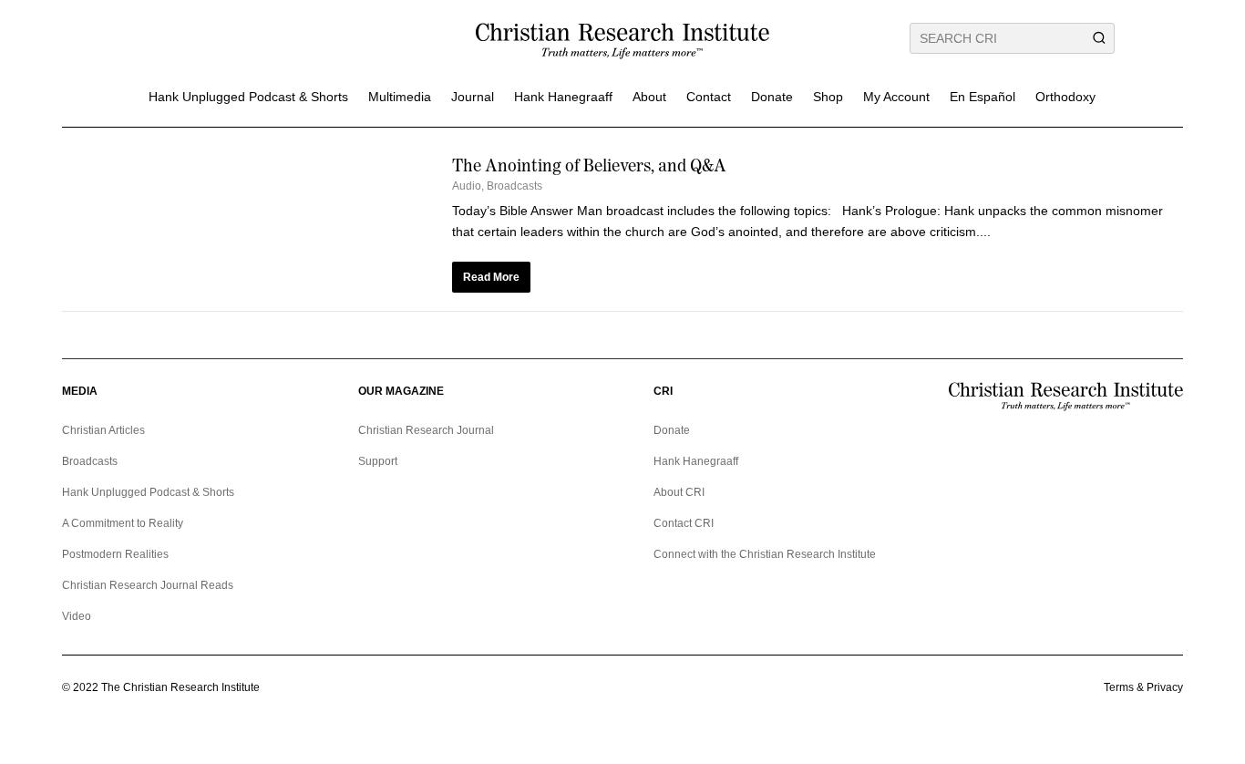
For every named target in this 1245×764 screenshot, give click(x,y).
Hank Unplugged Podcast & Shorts (248, 96)
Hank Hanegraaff (563, 96)
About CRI (679, 492)
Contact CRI (683, 523)
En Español (982, 96)
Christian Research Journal (426, 430)
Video (76, 616)
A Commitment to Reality (122, 523)
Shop (828, 96)
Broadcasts (514, 186)
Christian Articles (103, 430)
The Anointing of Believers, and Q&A (589, 165)
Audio (466, 186)
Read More (491, 277)
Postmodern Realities (115, 554)
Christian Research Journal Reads (147, 585)
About (649, 96)
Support (377, 461)
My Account (896, 96)
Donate (772, 96)
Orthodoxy (1065, 96)
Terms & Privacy (1143, 687)
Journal (472, 96)
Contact (708, 96)
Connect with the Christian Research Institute (764, 554)
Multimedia (399, 96)
